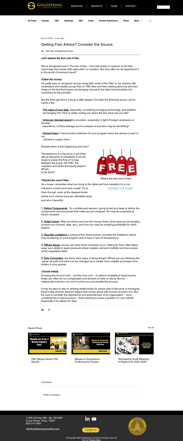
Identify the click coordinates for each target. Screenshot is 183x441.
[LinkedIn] (87, 419)
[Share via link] (49, 309)
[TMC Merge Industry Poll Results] (47, 343)
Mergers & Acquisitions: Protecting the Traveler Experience (87, 360)
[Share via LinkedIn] (42, 309)
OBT (81, 20)
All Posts (32, 20)
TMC (56, 20)
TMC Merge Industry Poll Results (44, 360)
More (136, 20)
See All (151, 328)
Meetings (68, 20)
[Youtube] (94, 419)
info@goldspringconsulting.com (42, 428)
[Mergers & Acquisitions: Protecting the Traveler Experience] (91, 343)
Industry (45, 20)
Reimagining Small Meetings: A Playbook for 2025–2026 (133, 360)
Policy (126, 20)
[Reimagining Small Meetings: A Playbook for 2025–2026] (134, 343)
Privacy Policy (95, 440)
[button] (150, 21)
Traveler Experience (108, 20)
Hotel (90, 20)
